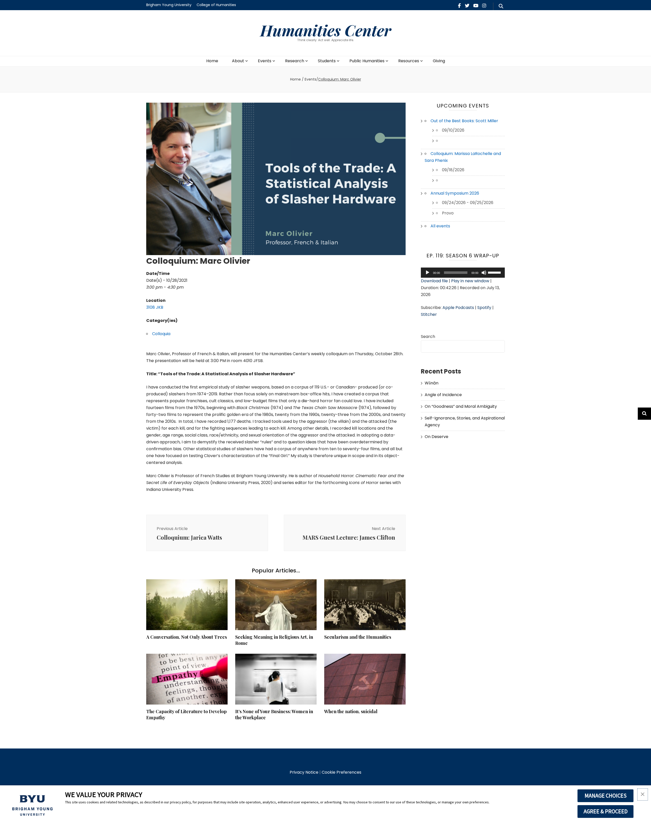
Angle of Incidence (443, 395)
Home (212, 61)
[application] (463, 273)
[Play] (427, 272)
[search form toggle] (501, 6)
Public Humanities (366, 61)
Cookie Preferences (341, 772)
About (238, 61)
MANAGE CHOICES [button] (606, 795)
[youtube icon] (475, 6)
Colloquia (161, 334)
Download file (434, 281)
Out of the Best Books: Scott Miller (464, 121)
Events (264, 61)
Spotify (484, 307)
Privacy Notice (304, 772)
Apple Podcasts (458, 307)
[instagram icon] (484, 6)
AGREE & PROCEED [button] (606, 811)
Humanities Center (325, 30)
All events (440, 226)
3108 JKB (154, 307)
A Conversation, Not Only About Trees (186, 637)
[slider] (495, 272)
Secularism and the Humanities (357, 637)
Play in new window (470, 281)
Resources (408, 61)
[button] (643, 794)
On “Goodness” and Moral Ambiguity (461, 406)
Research (294, 61)
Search (428, 336)
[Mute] (483, 272)
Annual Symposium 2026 (455, 193)
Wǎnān (431, 383)
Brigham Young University (168, 4)
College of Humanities (216, 4)
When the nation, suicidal (350, 711)
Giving (439, 61)
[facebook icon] (459, 6)
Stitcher (429, 314)
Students (327, 61)
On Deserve (436, 437)
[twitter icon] (467, 6)
